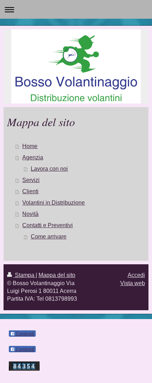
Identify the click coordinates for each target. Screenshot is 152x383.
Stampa (24, 275)
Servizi (31, 180)
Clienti (30, 191)
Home (29, 146)
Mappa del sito (57, 275)
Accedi (136, 275)
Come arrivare (48, 237)
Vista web (132, 283)
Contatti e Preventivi (47, 225)
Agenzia (32, 157)
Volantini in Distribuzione (53, 203)
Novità (30, 214)
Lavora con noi (49, 169)
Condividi (24, 333)
